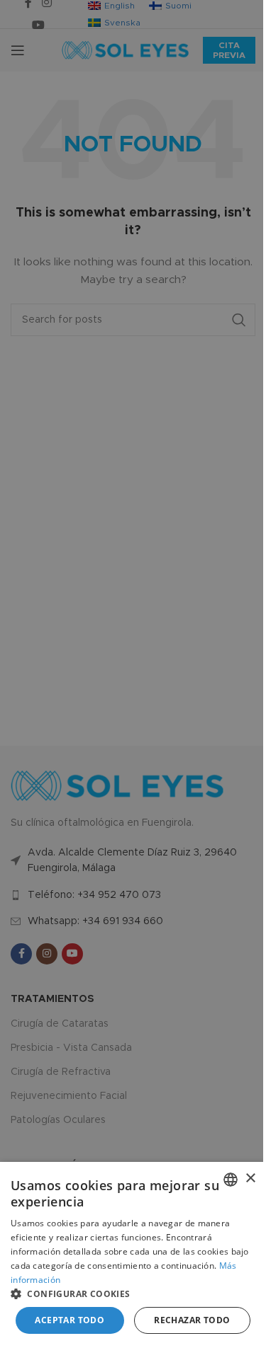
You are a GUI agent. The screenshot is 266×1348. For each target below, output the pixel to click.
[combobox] (230, 1180)
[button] (133, 1293)
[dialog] (133, 1255)
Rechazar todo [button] (192, 1320)
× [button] (250, 1178)
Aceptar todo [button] (69, 1320)
